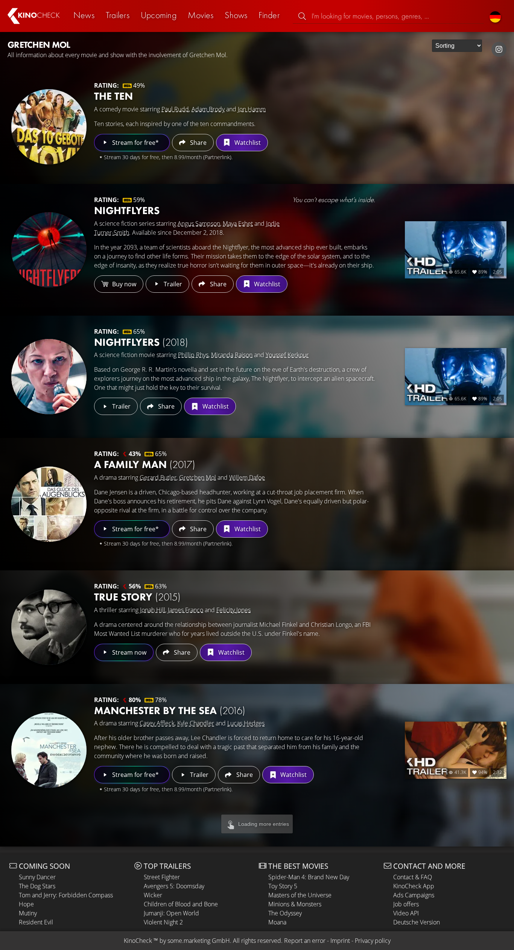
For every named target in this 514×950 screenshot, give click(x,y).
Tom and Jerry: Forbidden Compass (66, 895)
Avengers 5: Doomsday (174, 886)
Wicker (153, 895)
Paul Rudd (175, 109)
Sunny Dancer (37, 877)
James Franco (185, 610)
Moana (277, 922)
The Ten (113, 96)
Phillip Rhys (193, 355)
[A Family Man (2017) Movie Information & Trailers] (49, 504)
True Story (137, 596)
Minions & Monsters (294, 904)
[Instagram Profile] (498, 49)
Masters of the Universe (300, 895)
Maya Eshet (238, 223)
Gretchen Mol (197, 477)
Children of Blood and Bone (181, 904)
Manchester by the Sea (169, 710)
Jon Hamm (252, 109)
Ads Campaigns (413, 895)
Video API (406, 913)
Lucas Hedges (246, 723)
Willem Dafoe (247, 477)
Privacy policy (373, 940)
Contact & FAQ (412, 877)
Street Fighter (162, 877)
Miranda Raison (231, 355)
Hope (26, 904)
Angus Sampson (199, 223)
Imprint (340, 940)
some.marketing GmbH (198, 940)
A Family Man (144, 464)
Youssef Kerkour (287, 355)
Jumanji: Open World (171, 913)
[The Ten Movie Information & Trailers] (49, 126)
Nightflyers (127, 210)
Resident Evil (36, 922)
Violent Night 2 (163, 922)
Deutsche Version (416, 922)
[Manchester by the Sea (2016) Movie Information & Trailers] (49, 750)
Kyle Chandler (195, 723)
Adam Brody (208, 109)
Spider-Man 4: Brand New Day (308, 877)
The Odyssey (285, 913)
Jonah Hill (152, 610)
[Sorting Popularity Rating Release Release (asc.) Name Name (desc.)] (457, 46)
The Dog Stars (37, 886)
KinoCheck (138, 940)
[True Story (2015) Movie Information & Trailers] (49, 627)
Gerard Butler (158, 477)
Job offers (406, 904)
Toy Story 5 (282, 886)
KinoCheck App (413, 886)
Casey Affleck (157, 723)
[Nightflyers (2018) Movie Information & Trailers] (49, 376)
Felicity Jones (233, 610)
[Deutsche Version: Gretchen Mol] (495, 16)
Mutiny (28, 913)
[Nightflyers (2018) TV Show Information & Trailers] (49, 249)
